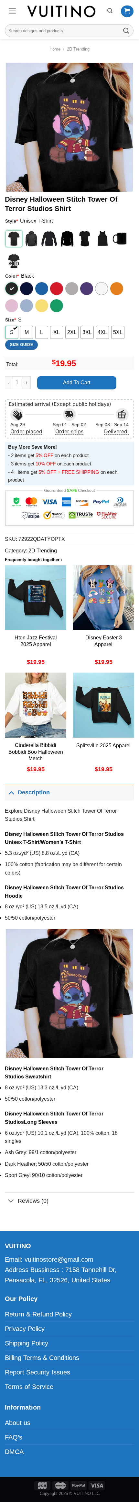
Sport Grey (71, 288)
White (101, 288)
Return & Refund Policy (38, 1314)
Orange (116, 288)
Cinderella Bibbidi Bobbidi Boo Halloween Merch (35, 751)
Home (54, 49)
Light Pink (11, 305)
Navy (26, 288)
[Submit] (126, 30)
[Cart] (127, 11)
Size (10, 319)
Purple (86, 288)
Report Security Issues (37, 1372)
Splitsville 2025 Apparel (103, 745)
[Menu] (12, 11)
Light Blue (26, 305)
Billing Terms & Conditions (42, 1357)
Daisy (41, 305)
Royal (41, 288)
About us (17, 1422)
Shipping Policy (26, 1343)
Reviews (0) (33, 1201)
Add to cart (76, 382)
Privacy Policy (25, 1328)
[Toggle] (11, 792)
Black (11, 288)
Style (11, 221)
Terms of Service (29, 1386)
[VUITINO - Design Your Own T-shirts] (62, 11)
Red (56, 288)
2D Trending (78, 49)
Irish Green (56, 305)
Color (12, 276)
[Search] (110, 11)
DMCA (14, 1451)
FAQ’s (13, 1437)
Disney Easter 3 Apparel (103, 641)
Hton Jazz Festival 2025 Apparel (36, 641)
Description (34, 792)
